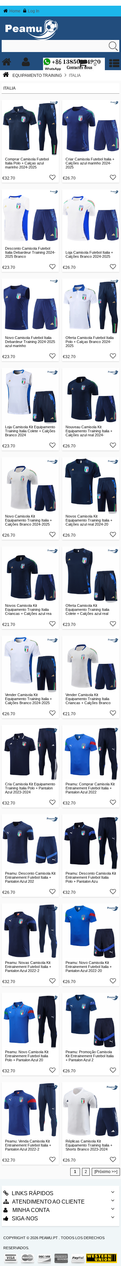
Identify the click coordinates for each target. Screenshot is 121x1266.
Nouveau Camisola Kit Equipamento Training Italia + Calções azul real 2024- (89, 431)
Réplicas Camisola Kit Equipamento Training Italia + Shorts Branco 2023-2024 (89, 1145)
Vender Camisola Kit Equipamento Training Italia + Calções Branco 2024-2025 (28, 699)
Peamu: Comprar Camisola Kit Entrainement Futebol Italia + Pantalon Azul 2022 (90, 788)
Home (15, 11)
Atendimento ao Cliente (48, 1202)
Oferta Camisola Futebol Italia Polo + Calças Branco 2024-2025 (90, 342)
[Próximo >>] (105, 1171)
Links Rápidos (32, 1193)
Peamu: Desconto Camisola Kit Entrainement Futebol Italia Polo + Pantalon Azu (91, 877)
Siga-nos (25, 1218)
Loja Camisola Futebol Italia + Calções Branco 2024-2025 (89, 254)
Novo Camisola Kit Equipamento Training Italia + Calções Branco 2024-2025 (28, 520)
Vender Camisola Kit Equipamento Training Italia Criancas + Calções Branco (88, 699)
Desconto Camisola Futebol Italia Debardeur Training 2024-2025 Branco (30, 252)
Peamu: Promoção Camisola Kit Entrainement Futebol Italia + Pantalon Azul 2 (90, 1056)
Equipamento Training (37, 75)
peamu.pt (48, 1238)
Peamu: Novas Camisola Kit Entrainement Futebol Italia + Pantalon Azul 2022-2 (28, 967)
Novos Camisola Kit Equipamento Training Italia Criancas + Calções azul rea (28, 609)
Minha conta (30, 1210)
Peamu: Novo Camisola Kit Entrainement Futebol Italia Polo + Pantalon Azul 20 (26, 1056)
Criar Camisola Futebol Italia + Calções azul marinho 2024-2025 (90, 163)
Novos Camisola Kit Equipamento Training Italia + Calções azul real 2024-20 (89, 520)
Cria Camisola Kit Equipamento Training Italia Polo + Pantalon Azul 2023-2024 (30, 788)
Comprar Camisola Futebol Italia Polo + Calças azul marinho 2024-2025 (27, 163)
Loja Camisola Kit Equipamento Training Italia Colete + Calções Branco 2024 (30, 431)
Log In (33, 11)
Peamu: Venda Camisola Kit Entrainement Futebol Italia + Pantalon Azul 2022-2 (28, 1145)
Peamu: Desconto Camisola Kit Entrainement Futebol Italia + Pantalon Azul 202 (30, 877)
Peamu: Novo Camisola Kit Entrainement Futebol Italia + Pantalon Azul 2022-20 (89, 967)
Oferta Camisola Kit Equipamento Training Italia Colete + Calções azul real (87, 609)
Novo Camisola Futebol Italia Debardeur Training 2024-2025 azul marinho (30, 342)
